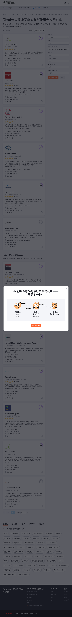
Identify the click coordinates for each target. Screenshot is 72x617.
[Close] (66, 288)
